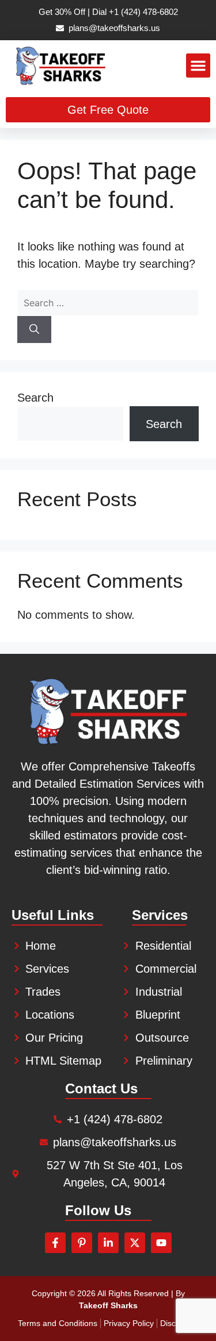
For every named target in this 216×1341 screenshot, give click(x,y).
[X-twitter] (134, 1242)
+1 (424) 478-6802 (143, 12)
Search (35, 397)
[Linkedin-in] (108, 1242)
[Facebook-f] (55, 1242)
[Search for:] (108, 302)
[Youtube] (161, 1242)
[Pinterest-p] (81, 1242)
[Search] (34, 330)
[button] (198, 65)
